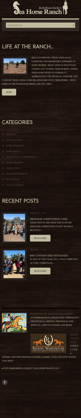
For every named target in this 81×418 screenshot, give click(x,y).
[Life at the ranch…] (15, 66)
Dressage (11, 134)
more (9, 92)
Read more (40, 238)
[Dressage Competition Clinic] (14, 228)
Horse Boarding (15, 145)
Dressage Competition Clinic (49, 219)
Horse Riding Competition (20, 156)
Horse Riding (13, 151)
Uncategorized (14, 185)
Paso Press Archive (16, 173)
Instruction (13, 168)
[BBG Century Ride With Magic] (14, 264)
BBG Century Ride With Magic (49, 255)
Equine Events (14, 140)
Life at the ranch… (27, 47)
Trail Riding (13, 179)
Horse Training (14, 162)
